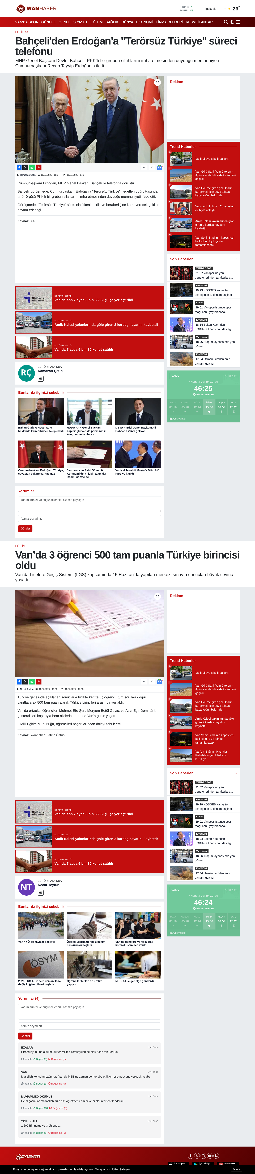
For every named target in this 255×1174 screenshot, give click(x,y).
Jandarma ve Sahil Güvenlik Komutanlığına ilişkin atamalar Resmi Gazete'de (86, 473)
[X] (197, 1156)
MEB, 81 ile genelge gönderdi (134, 981)
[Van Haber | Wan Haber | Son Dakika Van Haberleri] (36, 9)
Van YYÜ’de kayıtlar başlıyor (36, 941)
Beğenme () (58, 1059)
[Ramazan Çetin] (26, 373)
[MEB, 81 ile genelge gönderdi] (138, 964)
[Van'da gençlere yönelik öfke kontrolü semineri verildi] (138, 925)
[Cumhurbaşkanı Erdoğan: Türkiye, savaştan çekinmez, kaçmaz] (41, 454)
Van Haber (201, 337)
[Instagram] (203, 1156)
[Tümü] (235, 259)
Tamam (236, 1169)
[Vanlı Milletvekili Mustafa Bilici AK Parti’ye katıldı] (138, 454)
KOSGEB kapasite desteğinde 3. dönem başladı (213, 292)
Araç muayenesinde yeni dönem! (215, 344)
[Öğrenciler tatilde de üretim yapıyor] (89, 964)
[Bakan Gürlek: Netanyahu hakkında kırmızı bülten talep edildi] (41, 411)
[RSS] (216, 1156)
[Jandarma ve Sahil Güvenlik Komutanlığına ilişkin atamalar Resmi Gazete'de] (89, 454)
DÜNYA (127, 22)
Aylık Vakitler (179, 418)
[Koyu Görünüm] (232, 22)
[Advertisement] (89, 253)
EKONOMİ (144, 22)
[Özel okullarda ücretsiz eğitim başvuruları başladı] (89, 925)
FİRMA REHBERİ (169, 22)
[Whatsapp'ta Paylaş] (32, 167)
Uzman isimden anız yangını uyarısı (212, 361)
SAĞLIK (112, 22)
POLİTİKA (21, 32)
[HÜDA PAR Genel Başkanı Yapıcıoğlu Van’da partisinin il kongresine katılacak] (89, 411)
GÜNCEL (48, 22)
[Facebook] (190, 1156)
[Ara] (226, 22)
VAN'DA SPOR (26, 22)
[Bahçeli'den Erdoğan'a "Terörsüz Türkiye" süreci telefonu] (89, 119)
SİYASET (80, 22)
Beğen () (41, 1059)
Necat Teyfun (26, 689)
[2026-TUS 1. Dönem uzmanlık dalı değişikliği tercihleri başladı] (41, 964)
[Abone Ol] (160, 167)
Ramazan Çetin (28, 175)
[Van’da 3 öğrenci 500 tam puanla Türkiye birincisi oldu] (89, 633)
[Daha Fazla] (38, 167)
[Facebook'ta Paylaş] (19, 167)
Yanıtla (28, 1059)
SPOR (199, 302)
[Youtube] (210, 1156)
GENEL (64, 22)
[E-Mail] (41, 379)
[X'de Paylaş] (25, 167)
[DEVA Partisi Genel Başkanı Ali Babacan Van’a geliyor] (138, 411)
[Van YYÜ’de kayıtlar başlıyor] (41, 925)
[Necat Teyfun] (26, 887)
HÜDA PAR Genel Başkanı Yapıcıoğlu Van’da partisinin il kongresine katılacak (86, 431)
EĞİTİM (97, 22)
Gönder (25, 528)
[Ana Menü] (237, 22)
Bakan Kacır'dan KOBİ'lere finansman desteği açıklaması (213, 327)
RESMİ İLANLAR (199, 22)
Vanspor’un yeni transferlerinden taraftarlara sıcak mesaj (212, 275)
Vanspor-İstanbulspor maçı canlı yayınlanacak (213, 310)
